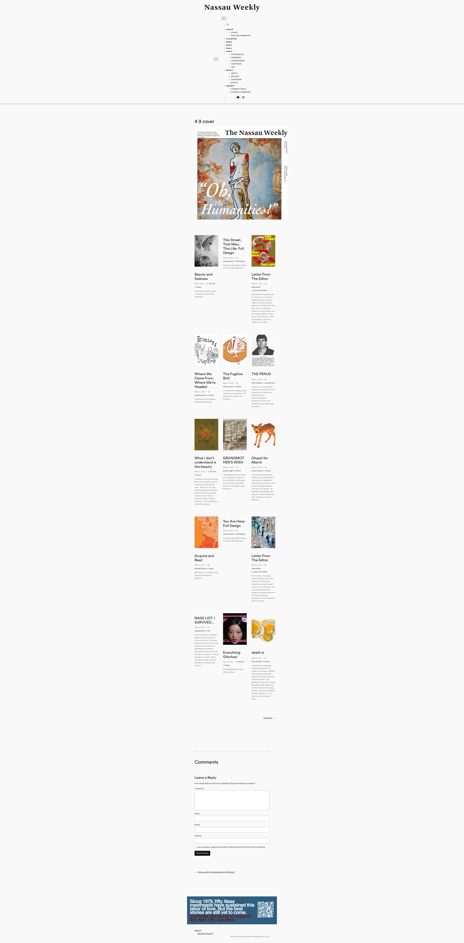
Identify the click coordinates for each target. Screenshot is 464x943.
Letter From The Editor (261, 277)
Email (197, 825)
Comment (200, 789)
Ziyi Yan (212, 284)
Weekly (246, 8)
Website (198, 836)
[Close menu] (223, 19)
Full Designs (240, 261)
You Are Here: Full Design (234, 524)
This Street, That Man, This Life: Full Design (233, 246)
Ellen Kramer (228, 387)
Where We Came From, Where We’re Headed (205, 380)
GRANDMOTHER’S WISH (233, 460)
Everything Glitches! (231, 655)
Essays (198, 287)
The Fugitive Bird (233, 376)
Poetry (198, 475)
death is (258, 652)
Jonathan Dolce (200, 395)
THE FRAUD (261, 374)
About (198, 931)
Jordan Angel (228, 471)
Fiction (238, 387)
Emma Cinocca (257, 471)
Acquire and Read (204, 558)
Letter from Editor (261, 290)
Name (197, 814)
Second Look (270, 383)
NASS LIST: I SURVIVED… (205, 620)
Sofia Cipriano (257, 383)
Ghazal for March (260, 460)
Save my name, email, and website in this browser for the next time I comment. (231, 847)
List (208, 631)
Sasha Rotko (256, 287)
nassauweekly (228, 261)
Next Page (269, 718)
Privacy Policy (205, 934)
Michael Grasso (200, 569)
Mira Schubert (257, 662)
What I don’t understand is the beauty (205, 462)
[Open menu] (216, 59)
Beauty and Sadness (203, 277)
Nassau (217, 8)
